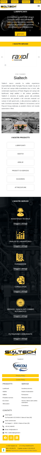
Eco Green (6, 400)
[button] (38, 6)
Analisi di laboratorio (27, 391)
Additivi (5, 391)
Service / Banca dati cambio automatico (29, 401)
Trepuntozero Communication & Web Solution (24, 450)
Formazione (24, 394)
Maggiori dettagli (20, 223)
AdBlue (5, 394)
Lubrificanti (6, 388)
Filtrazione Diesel (26, 397)
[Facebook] (5, 437)
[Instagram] (11, 437)
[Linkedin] (16, 437)
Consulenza (24, 405)
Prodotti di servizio (8, 397)
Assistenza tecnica (26, 388)
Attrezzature (6, 404)
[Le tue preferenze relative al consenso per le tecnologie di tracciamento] (4, 450)
